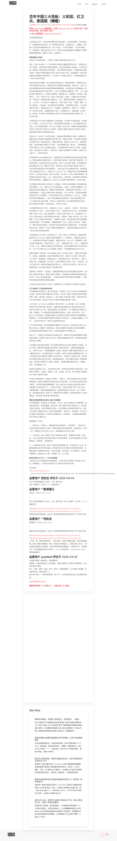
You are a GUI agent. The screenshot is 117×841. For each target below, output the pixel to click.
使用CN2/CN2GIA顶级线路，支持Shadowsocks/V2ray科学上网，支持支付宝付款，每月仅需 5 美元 (58, 29)
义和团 (73, 25)
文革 (64, 25)
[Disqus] (58, 626)
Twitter (103, 4)
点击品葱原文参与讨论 (37, 582)
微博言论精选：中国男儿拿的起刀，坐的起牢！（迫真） (57, 719)
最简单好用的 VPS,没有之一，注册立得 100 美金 (49, 586)
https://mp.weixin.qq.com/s (39, 471)
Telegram (94, 4)
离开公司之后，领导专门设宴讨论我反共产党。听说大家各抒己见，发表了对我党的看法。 (58, 801)
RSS (86, 4)
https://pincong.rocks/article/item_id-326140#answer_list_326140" (55, 538)
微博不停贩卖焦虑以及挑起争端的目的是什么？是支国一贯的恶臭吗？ (58, 780)
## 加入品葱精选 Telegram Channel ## (45, 34)
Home (79, 4)
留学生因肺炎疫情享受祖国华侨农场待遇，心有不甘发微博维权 (58, 739)
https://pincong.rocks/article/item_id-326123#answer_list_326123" (55, 511)
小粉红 (68, 25)
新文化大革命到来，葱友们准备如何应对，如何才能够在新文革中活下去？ (58, 760)
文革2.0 (60, 25)
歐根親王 (34, 25)
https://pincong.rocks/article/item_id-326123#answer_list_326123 (55, 508)
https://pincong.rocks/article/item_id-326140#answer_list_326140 (55, 535)
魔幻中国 (55, 25)
